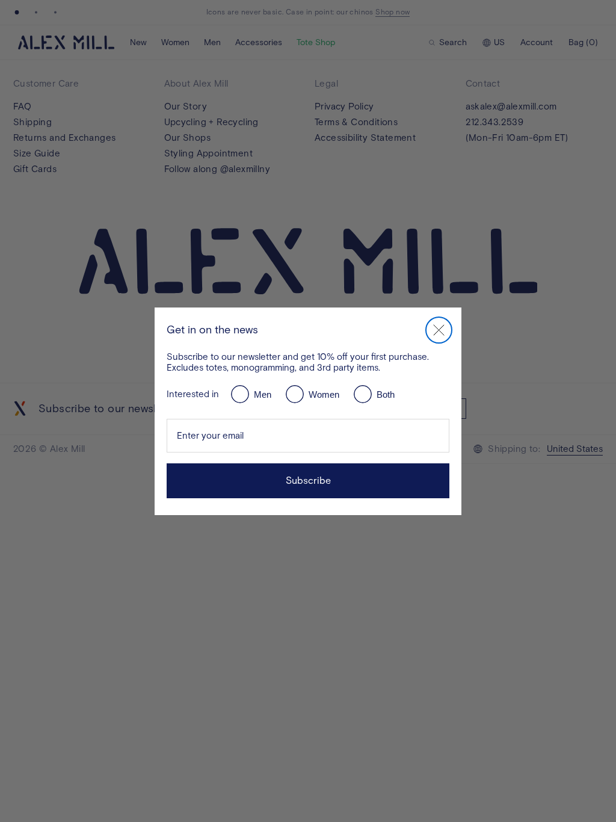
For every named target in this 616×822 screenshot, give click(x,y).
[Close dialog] (438, 330)
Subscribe (308, 480)
